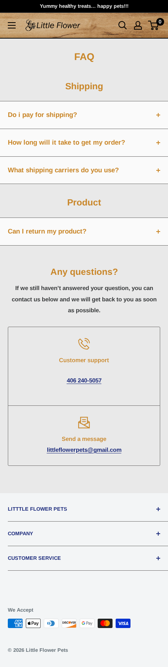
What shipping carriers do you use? (63, 170)
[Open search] (122, 25)
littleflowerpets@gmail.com (84, 449)
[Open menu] (12, 25)
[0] (154, 25)
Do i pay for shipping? (42, 115)
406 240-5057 (84, 380)
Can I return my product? (47, 231)
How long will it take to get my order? (66, 142)
